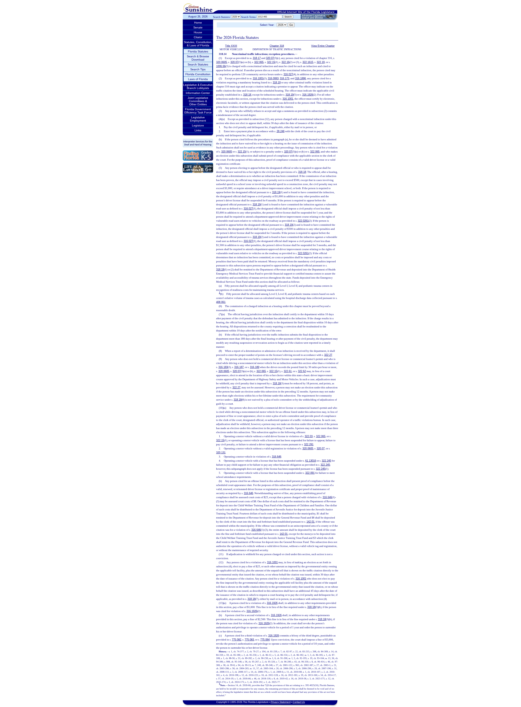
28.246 (281, 131)
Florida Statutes (198, 51)
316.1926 (307, 94)
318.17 (257, 58)
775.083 (249, 639)
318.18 (247, 94)
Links (198, 130)
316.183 (223, 367)
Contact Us (299, 702)
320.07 (270, 58)
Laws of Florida (198, 79)
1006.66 (220, 66)
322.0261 (303, 220)
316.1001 (258, 78)
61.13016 (310, 460)
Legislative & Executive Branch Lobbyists (198, 86)
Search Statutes (198, 64)
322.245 (326, 460)
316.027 (288, 74)
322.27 (328, 354)
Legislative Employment (198, 119)
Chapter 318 (277, 45)
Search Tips (198, 69)
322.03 (309, 436)
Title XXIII (231, 45)
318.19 (277, 82)
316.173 (284, 78)
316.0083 (273, 78)
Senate (197, 27)
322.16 (285, 62)
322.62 (302, 371)
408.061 (220, 302)
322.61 (288, 371)
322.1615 (307, 62)
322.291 (308, 444)
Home (198, 22)
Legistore (198, 125)
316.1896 (300, 78)
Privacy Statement (281, 702)
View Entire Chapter (323, 45)
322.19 (321, 62)
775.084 (265, 639)
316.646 (276, 456)
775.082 (236, 639)
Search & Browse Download (198, 58)
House (198, 32)
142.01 (310, 521)
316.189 (254, 367)
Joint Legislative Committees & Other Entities (198, 101)
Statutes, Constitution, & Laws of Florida (198, 43)
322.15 (271, 62)
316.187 (239, 367)
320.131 (220, 452)
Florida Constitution (197, 74)
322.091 (310, 472)
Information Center (198, 93)
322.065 (259, 62)
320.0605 (221, 62)
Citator (198, 37)
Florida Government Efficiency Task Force (198, 111)
